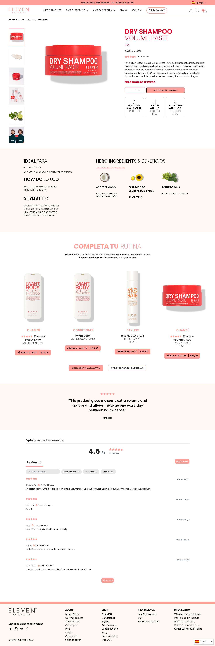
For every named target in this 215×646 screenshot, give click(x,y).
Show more (108, 580)
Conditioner (108, 618)
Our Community (147, 614)
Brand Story (72, 614)
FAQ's (68, 632)
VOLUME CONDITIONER (83, 337)
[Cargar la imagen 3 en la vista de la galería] (16, 76)
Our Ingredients (74, 618)
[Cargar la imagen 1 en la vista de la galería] (16, 37)
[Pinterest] (27, 629)
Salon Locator (73, 639)
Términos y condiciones (187, 614)
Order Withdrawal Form (188, 629)
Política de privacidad (186, 618)
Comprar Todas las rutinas (127, 368)
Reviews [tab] (34, 462)
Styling (105, 621)
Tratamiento (109, 625)
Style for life (72, 621)
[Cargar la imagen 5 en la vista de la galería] (16, 115)
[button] (197, 10)
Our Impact (72, 625)
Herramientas (110, 636)
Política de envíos (184, 621)
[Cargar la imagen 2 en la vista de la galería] (16, 56)
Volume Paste (182, 343)
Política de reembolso (187, 625)
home (12, 19)
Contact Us (71, 636)
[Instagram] (16, 629)
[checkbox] (108, 471)
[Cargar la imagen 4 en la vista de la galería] (16, 95)
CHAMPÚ (107, 614)
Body (104, 632)
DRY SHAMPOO (132, 339)
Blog (67, 629)
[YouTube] (21, 629)
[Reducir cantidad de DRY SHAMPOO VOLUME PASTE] (128, 90)
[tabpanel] (107, 527)
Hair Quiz (107, 639)
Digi (140, 618)
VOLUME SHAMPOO (33, 342)
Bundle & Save (110, 629)
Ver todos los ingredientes (110, 167)
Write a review (182, 461)
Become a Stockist (148, 621)
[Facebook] (10, 629)
